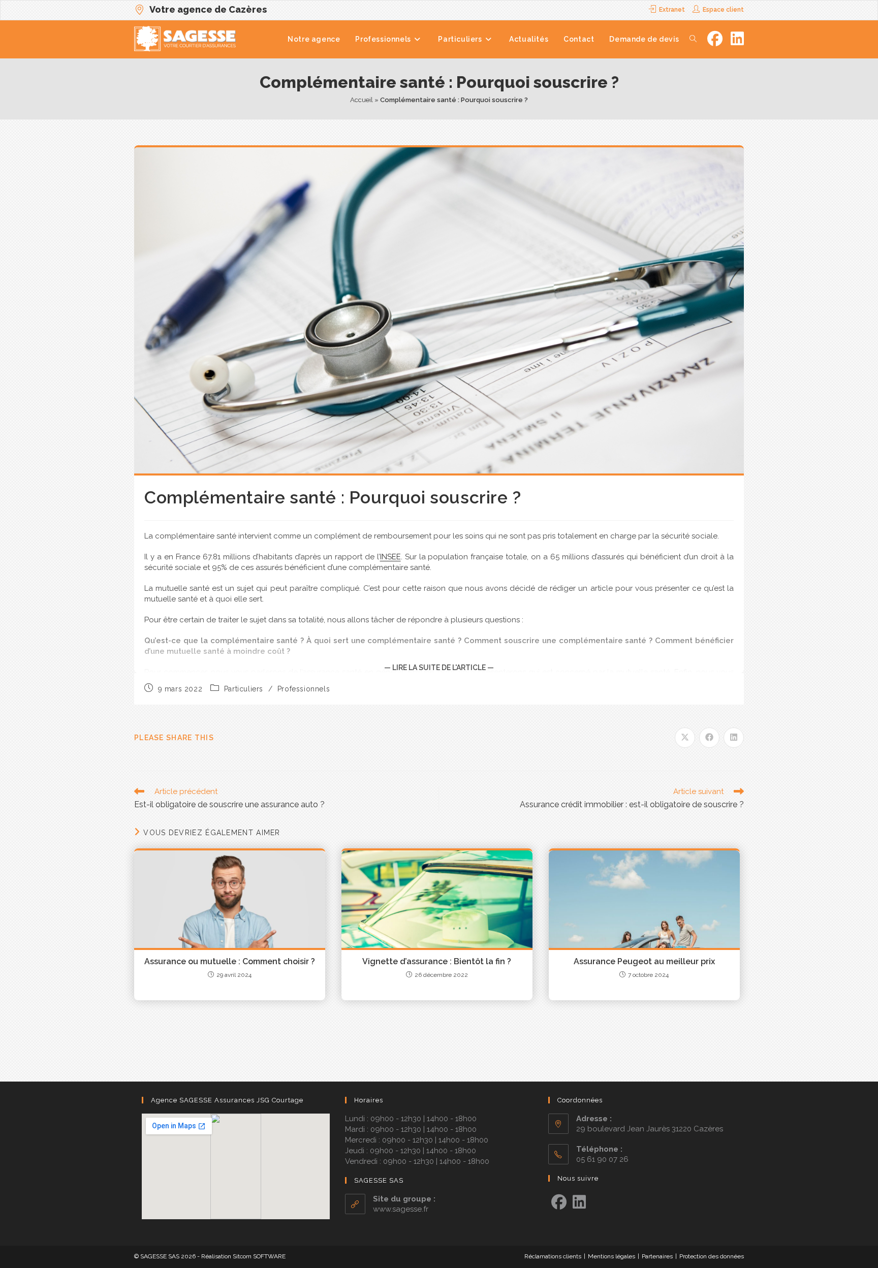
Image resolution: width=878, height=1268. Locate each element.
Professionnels (303, 689)
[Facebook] (559, 1202)
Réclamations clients (552, 1256)
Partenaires (657, 1256)
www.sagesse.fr (400, 1209)
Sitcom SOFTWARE (259, 1256)
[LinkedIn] (579, 1202)
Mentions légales (611, 1256)
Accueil (361, 100)
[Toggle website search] (693, 39)
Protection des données (711, 1256)
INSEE (390, 556)
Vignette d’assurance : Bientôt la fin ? (436, 961)
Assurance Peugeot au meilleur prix (644, 961)
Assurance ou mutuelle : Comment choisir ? (229, 961)
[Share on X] (685, 737)
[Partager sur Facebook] (709, 737)
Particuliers (243, 689)
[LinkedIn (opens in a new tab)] (737, 39)
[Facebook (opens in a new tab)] (715, 39)
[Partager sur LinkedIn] (734, 737)
